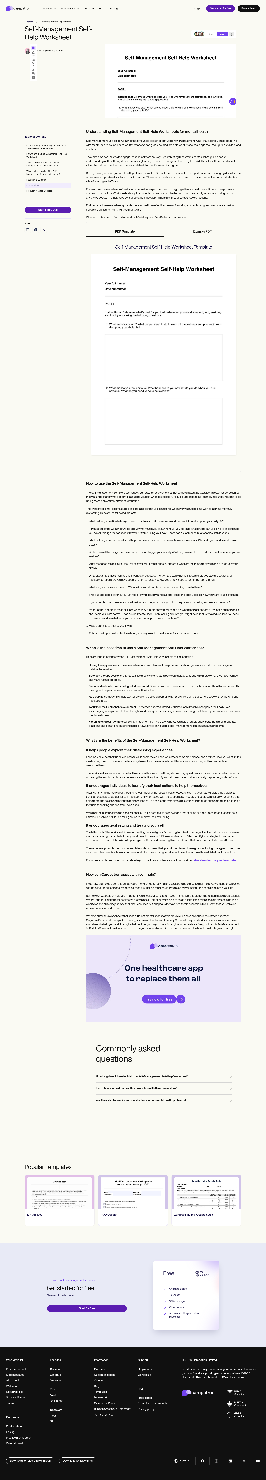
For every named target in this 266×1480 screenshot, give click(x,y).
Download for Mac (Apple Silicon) (30, 1461)
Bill (52, 1421)
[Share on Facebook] (35, 229)
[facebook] (202, 1461)
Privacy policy (146, 1409)
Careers (98, 1380)
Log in (197, 9)
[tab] (125, 232)
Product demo (14, 1426)
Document (56, 1401)
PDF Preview (32, 185)
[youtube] (258, 1461)
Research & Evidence (36, 180)
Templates (100, 1392)
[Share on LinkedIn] (27, 229)
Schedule (56, 1375)
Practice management (19, 1438)
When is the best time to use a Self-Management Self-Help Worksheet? (43, 164)
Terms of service (103, 1415)
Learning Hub (102, 1397)
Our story (99, 1369)
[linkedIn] (230, 1461)
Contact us (144, 1375)
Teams (10, 1403)
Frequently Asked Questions (40, 191)
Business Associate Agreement (112, 1409)
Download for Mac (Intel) (78, 1461)
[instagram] (216, 1461)
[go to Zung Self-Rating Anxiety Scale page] (133, 1192)
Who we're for (67, 9)
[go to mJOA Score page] (59, 1192)
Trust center (145, 1398)
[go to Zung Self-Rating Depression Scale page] (206, 1192)
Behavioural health (17, 1369)
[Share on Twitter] (43, 229)
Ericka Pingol (41, 51)
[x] (244, 1461)
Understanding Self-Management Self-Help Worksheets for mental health (46, 147)
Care (53, 1389)
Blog (97, 1386)
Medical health (15, 1375)
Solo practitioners (16, 1397)
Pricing (114, 9)
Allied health (13, 1380)
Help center (145, 1369)
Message (55, 1380)
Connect (55, 1369)
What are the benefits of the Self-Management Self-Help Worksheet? (43, 173)
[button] (182, 1461)
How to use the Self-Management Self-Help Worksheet (46, 155)
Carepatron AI (14, 1443)
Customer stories (93, 9)
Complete (56, 1410)
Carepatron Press (104, 1403)
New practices (14, 1392)
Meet (53, 1395)
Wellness (11, 1386)
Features (47, 9)
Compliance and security (153, 1403)
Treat (53, 1416)
